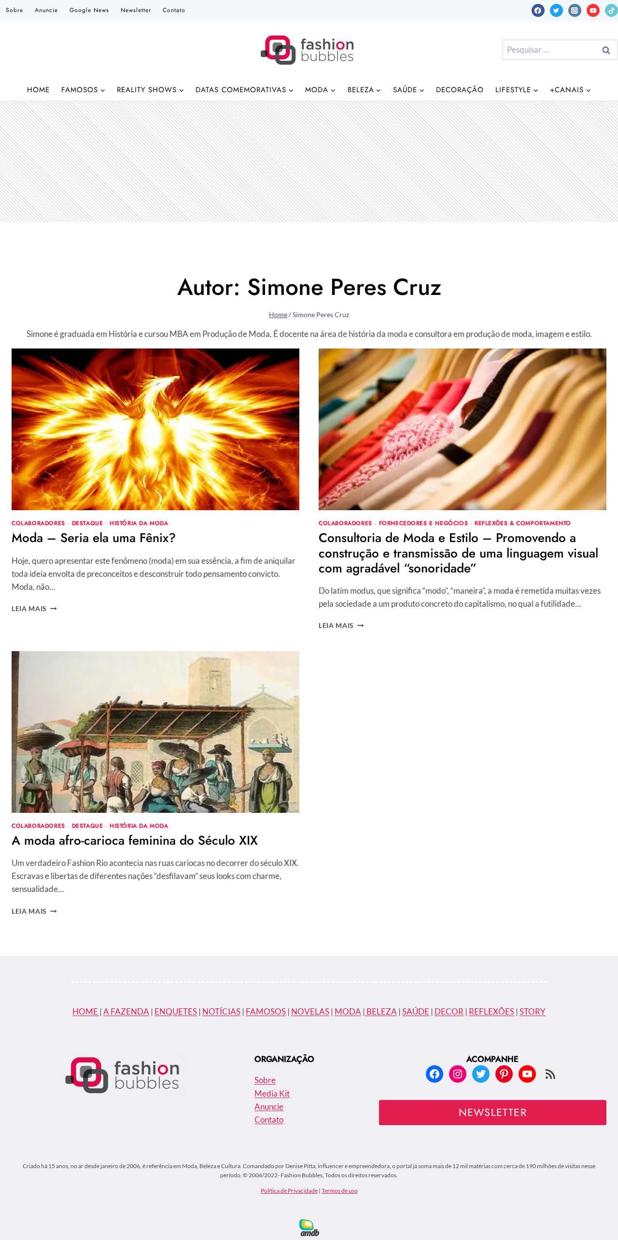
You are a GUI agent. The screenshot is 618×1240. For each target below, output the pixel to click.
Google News (89, 10)
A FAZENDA (126, 1011)
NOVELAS (310, 1011)
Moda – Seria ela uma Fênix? (94, 538)
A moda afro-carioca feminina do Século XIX (135, 840)
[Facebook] (538, 10)
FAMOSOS (266, 1011)
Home (38, 89)
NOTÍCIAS (221, 1011)
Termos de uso (340, 1190)
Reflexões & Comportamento (523, 523)
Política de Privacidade (289, 1190)
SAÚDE (415, 1011)
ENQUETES (175, 1011)
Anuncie (46, 10)
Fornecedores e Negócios (423, 523)
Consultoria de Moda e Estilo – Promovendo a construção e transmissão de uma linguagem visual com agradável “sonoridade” (458, 553)
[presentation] (155, 429)
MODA (348, 1011)
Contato (174, 10)
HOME (85, 1011)
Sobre (14, 10)
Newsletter (136, 10)
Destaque (87, 523)
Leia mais (34, 609)
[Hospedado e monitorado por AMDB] (309, 1227)
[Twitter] (556, 10)
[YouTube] (593, 10)
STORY (533, 1011)
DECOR (449, 1011)
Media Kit (272, 1093)
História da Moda (139, 523)
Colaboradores (38, 523)
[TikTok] (611, 10)
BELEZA (381, 1011)
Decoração (460, 89)
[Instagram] (574, 10)
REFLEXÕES (491, 1011)
